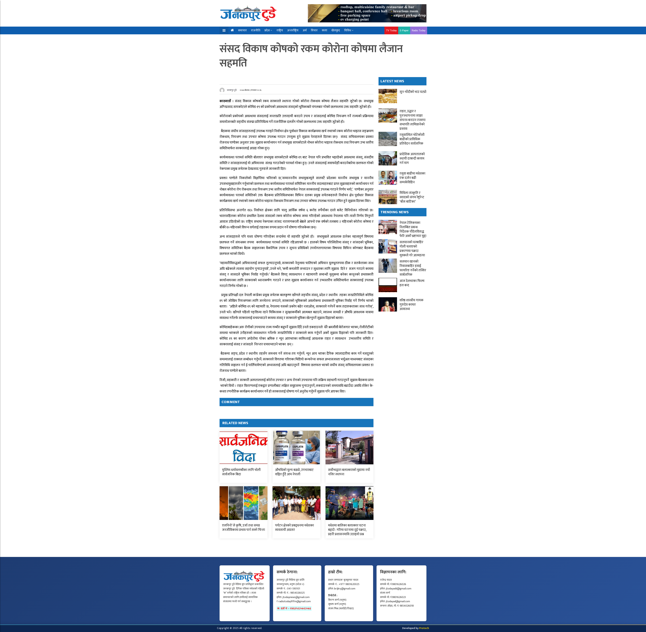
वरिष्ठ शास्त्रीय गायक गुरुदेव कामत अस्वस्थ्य (411, 304)
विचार (314, 30)
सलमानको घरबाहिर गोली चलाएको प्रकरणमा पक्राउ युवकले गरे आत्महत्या (412, 248)
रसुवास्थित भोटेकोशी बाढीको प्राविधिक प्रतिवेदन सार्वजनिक (412, 139)
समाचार (242, 30)
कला (324, 30)
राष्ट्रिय (280, 30)
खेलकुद (335, 30)
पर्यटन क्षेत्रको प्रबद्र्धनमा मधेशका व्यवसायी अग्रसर (294, 528)
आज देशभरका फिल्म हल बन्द (412, 283)
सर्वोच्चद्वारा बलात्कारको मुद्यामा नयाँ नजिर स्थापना (349, 472)
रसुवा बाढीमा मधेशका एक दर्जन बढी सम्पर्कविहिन (412, 178)
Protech (424, 628)
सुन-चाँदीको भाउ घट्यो (413, 92)
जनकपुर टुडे (232, 90)
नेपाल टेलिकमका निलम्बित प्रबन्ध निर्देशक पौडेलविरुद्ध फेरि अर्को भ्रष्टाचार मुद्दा (413, 229)
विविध (347, 30)
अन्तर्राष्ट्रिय (292, 30)
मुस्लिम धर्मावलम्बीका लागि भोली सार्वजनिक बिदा (241, 472)
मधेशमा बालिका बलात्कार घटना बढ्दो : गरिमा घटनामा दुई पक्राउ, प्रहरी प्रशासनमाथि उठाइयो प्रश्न (347, 530)
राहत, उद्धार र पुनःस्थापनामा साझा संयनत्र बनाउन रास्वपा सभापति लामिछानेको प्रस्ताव (412, 120)
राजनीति (255, 30)
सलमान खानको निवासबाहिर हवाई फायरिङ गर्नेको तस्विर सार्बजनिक (413, 268)
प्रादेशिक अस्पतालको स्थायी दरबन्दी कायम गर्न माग (412, 158)
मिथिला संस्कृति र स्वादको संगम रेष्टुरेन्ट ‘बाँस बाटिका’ (412, 197)
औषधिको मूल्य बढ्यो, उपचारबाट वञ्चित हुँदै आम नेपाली (294, 472)
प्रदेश (267, 30)
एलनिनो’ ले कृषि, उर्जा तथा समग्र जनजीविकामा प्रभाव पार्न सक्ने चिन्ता (243, 528)
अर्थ (305, 30)
